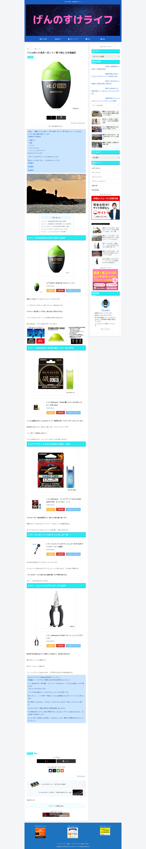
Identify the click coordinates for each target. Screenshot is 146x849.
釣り (37, 753)
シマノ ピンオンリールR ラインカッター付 (55, 229)
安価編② (31, 166)
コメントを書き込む (56, 806)
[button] (61, 118)
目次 (53, 217)
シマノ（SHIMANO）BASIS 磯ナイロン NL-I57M (57, 224)
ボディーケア (76, 843)
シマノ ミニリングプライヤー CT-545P (54, 231)
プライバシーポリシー (99, 181)
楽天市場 (60, 290)
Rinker (52, 286)
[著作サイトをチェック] (50, 770)
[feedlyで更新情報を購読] (58, 770)
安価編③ (31, 170)
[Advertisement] (56, 736)
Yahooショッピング (73, 290)
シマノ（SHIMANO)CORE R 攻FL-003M (54, 221)
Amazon (50, 290)
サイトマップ (96, 172)
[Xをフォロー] (54, 770)
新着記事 (95, 185)
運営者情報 (95, 190)
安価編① (31, 163)
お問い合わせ (96, 168)
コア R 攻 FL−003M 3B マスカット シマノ (60, 283)
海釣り (69, 843)
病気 (82, 843)
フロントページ (97, 177)
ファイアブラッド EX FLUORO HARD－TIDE (56, 226)
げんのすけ (106, 310)
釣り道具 (31, 753)
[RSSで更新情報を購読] (62, 770)
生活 (86, 843)
